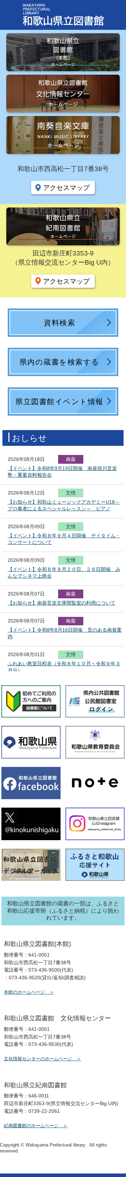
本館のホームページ (24, 992)
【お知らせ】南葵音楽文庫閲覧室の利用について (61, 603)
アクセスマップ (66, 187)
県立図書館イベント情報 (59, 401)
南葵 (71, 459)
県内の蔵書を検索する (60, 362)
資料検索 (59, 323)
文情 (71, 493)
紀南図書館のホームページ (31, 1125)
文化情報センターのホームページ (38, 1058)
